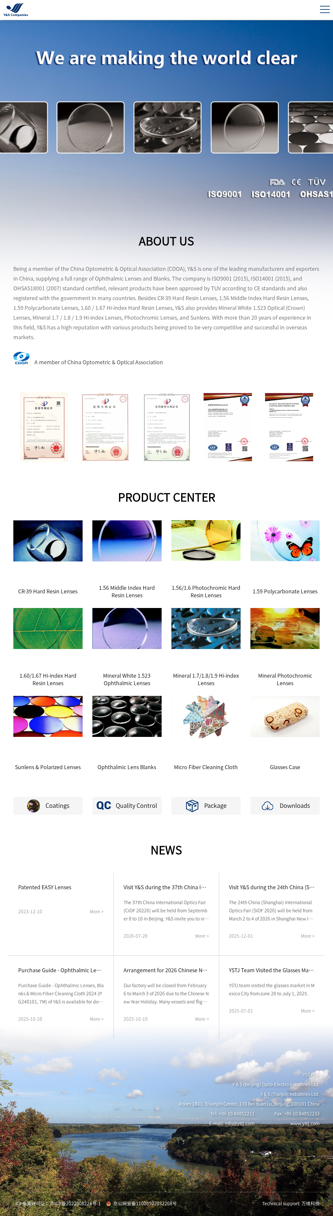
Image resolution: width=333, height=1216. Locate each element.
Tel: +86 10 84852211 (232, 1114)
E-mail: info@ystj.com (232, 1123)
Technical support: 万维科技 (291, 1203)
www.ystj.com (305, 1123)
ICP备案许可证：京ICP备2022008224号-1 (58, 1203)
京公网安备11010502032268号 (145, 1203)
